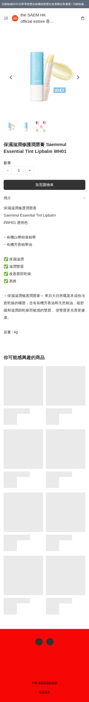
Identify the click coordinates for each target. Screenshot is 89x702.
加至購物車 (44, 185)
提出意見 (44, 692)
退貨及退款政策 (47, 682)
